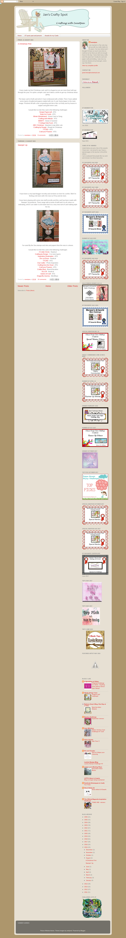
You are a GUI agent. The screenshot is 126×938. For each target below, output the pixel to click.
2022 (86, 828)
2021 (86, 830)
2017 (86, 841)
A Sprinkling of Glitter (91, 681)
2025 (86, 819)
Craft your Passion (45, 131)
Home (20, 35)
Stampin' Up (22, 145)
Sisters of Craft (45, 274)
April (87, 872)
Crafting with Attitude (45, 118)
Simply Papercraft (45, 112)
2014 (86, 884)
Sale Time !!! (96, 741)
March (88, 875)
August (88, 858)
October (88, 855)
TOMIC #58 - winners (98, 802)
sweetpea (94, 42)
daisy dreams (88, 739)
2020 (86, 833)
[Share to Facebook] (56, 135)
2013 (86, 886)
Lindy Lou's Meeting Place (93, 767)
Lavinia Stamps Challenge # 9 (93, 763)
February (89, 877)
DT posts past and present (33, 35)
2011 (86, 892)
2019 (86, 836)
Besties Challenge (90, 717)
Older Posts (72, 286)
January (88, 880)
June (87, 866)
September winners (98, 718)
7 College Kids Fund (45, 123)
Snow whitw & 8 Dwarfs (99, 789)
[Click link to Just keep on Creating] (95, 674)
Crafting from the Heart (45, 265)
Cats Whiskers (89, 728)
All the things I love (90, 693)
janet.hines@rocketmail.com (91, 72)
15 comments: (42, 279)
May (87, 869)
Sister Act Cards (45, 114)
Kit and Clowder (89, 751)
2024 (86, 822)
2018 (86, 839)
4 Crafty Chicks (44, 252)
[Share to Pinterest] (57, 135)
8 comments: (42, 135)
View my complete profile (90, 65)
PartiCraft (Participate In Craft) (94, 783)
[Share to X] (54, 135)
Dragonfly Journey (43, 276)
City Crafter (41, 263)
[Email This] (50, 135)
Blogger (83, 930)
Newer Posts (23, 286)
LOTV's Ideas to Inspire (92, 778)
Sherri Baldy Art (89, 788)
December (89, 849)
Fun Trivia (87, 784)
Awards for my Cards (51, 35)
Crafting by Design (39, 127)
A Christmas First (24, 44)
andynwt (69, 930)
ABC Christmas (38, 125)
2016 (86, 844)
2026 (86, 817)
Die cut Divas (44, 258)
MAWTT (41, 121)
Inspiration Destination (45, 256)
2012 (86, 889)
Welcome (23, 11)
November (89, 852)
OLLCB (44, 271)
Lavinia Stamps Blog (91, 762)
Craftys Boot (41, 269)
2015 (86, 847)
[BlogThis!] (52, 135)
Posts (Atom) (30, 290)
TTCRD (45, 129)
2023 (86, 825)
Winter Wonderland (40, 116)
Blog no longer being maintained (94, 780)
